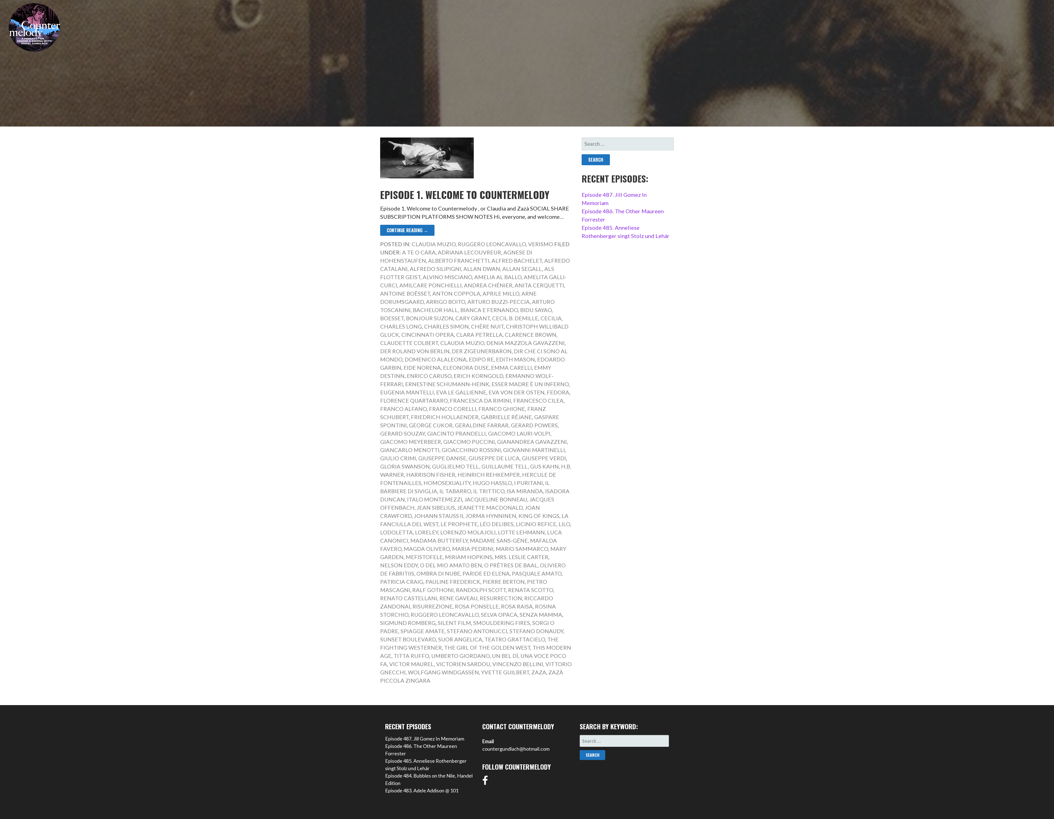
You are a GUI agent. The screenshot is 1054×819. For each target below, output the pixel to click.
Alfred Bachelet (517, 260)
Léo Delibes (497, 524)
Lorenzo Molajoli (468, 532)
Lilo (564, 524)
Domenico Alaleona (436, 359)
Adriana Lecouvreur (469, 252)
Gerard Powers (534, 425)
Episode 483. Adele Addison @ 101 (421, 790)
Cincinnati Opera (427, 334)
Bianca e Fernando (489, 310)
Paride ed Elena (486, 573)
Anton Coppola (456, 293)
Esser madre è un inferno (530, 384)
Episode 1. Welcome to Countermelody (465, 194)
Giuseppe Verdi (544, 458)
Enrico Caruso (429, 375)
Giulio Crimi (398, 458)
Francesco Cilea (538, 400)
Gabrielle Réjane (506, 417)
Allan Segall (522, 268)
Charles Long (401, 326)
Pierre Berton (504, 581)
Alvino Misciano (447, 277)
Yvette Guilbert (505, 672)
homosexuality (447, 482)
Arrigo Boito (445, 301)
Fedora (558, 392)
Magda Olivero (427, 548)
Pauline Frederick (452, 581)
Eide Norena (422, 367)
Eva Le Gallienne (461, 392)
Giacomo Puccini (469, 441)
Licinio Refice (536, 524)
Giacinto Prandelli (456, 433)
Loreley (426, 532)
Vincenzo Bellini (517, 664)
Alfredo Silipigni (435, 268)
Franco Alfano (403, 408)
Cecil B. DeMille (515, 318)
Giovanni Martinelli (534, 450)
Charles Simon (446, 326)
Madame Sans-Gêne (499, 540)
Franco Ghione (501, 408)
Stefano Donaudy (536, 631)
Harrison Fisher (430, 474)
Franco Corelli (452, 408)
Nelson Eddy (399, 565)
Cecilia (551, 318)
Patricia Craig (401, 581)
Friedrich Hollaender (445, 417)
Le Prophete (459, 524)
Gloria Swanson (405, 466)
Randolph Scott (481, 590)
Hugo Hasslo (492, 482)
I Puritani (528, 482)
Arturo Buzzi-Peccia (498, 301)
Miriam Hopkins (468, 557)
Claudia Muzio (434, 244)
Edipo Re (481, 359)
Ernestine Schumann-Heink (447, 384)
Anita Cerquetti (539, 285)
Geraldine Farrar (482, 425)
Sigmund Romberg (408, 622)
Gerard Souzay (402, 433)
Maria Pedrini (473, 548)
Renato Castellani (408, 598)
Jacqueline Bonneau (495, 499)
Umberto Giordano (460, 655)
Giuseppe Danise (442, 458)
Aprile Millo (501, 293)
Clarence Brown (530, 334)
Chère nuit (487, 326)
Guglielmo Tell (455, 466)
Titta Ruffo (411, 655)
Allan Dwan (481, 268)
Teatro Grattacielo (514, 639)
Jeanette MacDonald (490, 507)
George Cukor (431, 425)
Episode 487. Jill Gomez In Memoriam (424, 739)
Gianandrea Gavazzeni (532, 441)
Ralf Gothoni (433, 590)
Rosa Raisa (517, 606)
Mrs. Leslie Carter (521, 557)
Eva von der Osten (517, 392)
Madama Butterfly (439, 540)
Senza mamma (541, 614)
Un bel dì (505, 655)
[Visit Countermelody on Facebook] (485, 782)
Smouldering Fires (501, 622)
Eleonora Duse (466, 367)
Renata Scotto (530, 590)
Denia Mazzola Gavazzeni (525, 343)
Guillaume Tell (504, 466)
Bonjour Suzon (429, 318)
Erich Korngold (478, 375)
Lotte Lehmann (521, 532)
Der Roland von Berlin (415, 351)
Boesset (392, 318)
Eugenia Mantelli (407, 392)
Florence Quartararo (414, 400)
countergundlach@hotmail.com (516, 749)
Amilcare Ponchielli (430, 285)
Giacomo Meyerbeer (410, 441)
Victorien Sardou (463, 664)
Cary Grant (472, 318)
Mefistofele (424, 557)
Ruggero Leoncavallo (492, 244)
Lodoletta (396, 532)
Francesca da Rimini (480, 400)
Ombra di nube (438, 573)
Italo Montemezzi (434, 499)
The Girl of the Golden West (487, 647)
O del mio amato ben (451, 565)
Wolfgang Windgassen (443, 672)
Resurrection (501, 598)
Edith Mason (515, 359)
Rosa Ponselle (477, 606)
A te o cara (419, 252)
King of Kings (538, 515)
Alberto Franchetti (458, 260)
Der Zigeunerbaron (482, 351)
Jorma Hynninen (491, 515)
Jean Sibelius (436, 507)
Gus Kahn (544, 466)
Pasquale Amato (537, 573)
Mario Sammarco (522, 548)
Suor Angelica (460, 639)
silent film (454, 622)
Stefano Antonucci (477, 631)
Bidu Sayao (536, 310)
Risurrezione (433, 606)
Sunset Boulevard (408, 639)
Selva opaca (499, 614)
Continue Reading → (407, 230)
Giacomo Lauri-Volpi (519, 433)
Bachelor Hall (435, 310)
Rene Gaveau (458, 598)
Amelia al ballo (498, 277)
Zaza (538, 672)
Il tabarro (455, 491)
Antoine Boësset (405, 293)
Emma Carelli (511, 367)
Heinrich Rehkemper (489, 474)
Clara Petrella (479, 334)
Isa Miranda (525, 491)
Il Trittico (488, 491)
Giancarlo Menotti (409, 450)
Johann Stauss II (438, 515)
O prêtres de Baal (511, 565)
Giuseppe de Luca (494, 458)
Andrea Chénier (488, 285)
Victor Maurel (411, 664)
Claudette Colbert (409, 343)
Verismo (540, 244)
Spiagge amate (422, 631)
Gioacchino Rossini (471, 450)
